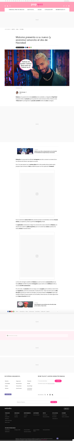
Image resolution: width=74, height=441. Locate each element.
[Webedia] (8, 408)
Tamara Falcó (18, 385)
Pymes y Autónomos (65, 416)
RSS (52, 394)
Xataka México (7, 429)
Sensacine (26, 414)
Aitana (17, 29)
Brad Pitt (13, 29)
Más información (44, 439)
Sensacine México (27, 429)
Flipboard (29, 47)
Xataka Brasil (7, 431)
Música (27, 311)
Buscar (10, 6)
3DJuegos (16, 414)
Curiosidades (37, 311)
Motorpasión (45, 414)
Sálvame (6, 388)
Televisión (29, 381)
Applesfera (7, 418)
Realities (6, 381)
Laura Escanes (19, 388)
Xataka (6, 414)
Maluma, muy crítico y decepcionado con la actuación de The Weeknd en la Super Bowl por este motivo (45, 152)
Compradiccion (55, 418)
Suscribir (58, 380)
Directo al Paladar (36, 414)
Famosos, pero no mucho (16, 9)
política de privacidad (51, 383)
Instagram (69, 6)
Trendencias (54, 414)
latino (48, 311)
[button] (23, 92)
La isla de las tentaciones (29, 389)
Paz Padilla (21, 29)
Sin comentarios (21, 47)
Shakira (6, 385)
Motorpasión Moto (46, 416)
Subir (66, 408)
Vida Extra (16, 416)
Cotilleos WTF (49, 9)
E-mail (31, 47)
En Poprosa (36, 149)
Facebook (64, 6)
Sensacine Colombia (27, 431)
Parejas (28, 383)
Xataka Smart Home (8, 420)
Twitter (66, 6)
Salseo (40, 9)
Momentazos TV (60, 9)
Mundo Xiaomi (7, 422)
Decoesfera (54, 416)
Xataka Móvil (7, 416)
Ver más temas (8, 394)
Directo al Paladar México (36, 430)
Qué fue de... (31, 9)
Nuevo (8, 6)
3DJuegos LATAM (17, 429)
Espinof (25, 416)
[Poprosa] (37, 5)
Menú (5, 6)
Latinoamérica (22, 311)
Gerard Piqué (29, 385)
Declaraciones (31, 311)
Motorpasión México (46, 429)
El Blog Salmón (64, 414)
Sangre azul (18, 381)
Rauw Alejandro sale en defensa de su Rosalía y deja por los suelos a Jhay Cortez (45, 305)
